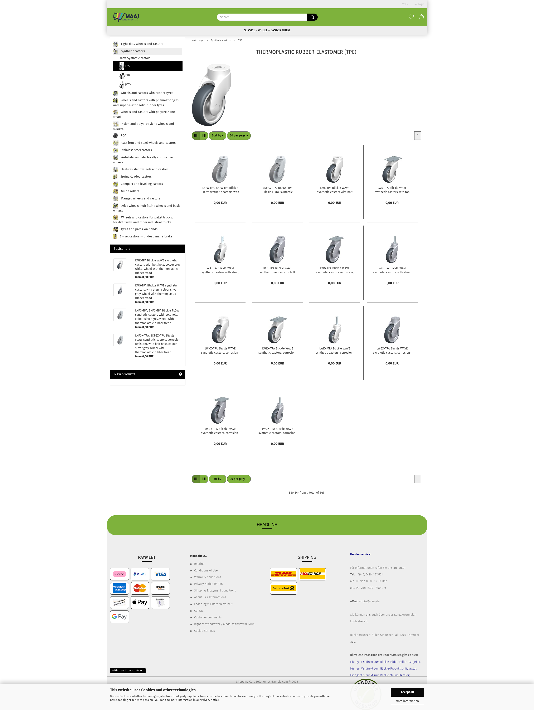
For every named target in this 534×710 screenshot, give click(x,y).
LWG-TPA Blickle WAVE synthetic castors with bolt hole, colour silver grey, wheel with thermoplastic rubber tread (277, 270)
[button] (422, 17)
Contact (199, 611)
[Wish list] (411, 17)
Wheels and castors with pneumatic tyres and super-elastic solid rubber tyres (146, 102)
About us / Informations (210, 597)
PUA (128, 75)
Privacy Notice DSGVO (208, 584)
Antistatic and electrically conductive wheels (143, 160)
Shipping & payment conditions (215, 590)
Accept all (407, 692)
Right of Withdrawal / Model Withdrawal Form (224, 624)
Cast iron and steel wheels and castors (148, 143)
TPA (127, 66)
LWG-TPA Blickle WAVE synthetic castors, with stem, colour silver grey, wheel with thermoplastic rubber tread (392, 270)
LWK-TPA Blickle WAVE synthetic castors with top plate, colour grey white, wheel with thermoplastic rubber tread (392, 189)
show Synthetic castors (135, 58)
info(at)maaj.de (369, 601)
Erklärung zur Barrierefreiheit (213, 604)
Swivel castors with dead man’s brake (145, 236)
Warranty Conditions (207, 577)
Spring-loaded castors (136, 176)
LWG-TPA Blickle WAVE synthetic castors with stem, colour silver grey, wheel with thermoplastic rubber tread (335, 270)
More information (407, 701)
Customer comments (208, 617)
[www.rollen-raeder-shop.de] (126, 17)
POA (123, 135)
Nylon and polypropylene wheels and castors (143, 126)
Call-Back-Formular (406, 635)
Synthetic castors (132, 51)
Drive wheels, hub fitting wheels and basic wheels (146, 208)
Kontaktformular (405, 615)
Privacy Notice (210, 699)
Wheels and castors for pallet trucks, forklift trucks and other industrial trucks (143, 220)
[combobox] (217, 135)
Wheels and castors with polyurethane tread (144, 114)
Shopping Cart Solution (251, 682)
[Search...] (312, 17)
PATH (128, 84)
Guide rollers (129, 191)
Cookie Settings (204, 631)
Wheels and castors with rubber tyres (146, 93)
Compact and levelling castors (141, 184)
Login (420, 4)
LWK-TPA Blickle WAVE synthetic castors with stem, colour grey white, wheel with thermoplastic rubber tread (220, 270)
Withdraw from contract (128, 670)
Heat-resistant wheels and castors (144, 169)
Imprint (199, 564)
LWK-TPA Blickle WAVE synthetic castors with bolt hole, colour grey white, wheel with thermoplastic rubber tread (335, 189)
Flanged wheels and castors (140, 198)
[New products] (180, 374)
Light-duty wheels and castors (141, 44)
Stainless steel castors (136, 150)
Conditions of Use (206, 570)
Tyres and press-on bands (138, 229)
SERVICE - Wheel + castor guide (267, 30)
